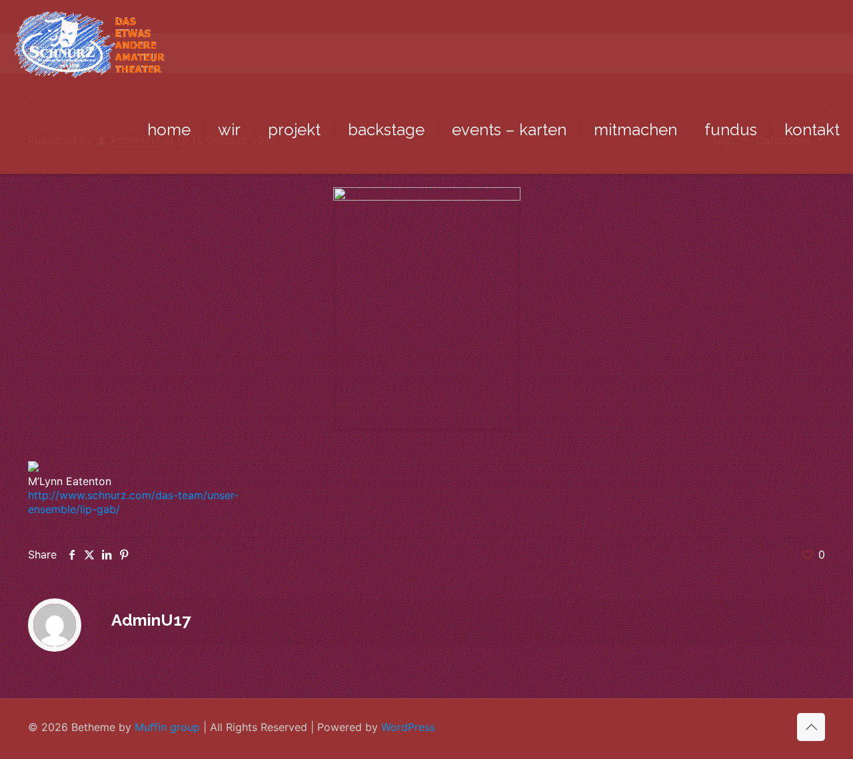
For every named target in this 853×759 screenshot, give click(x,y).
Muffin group (167, 727)
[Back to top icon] (811, 727)
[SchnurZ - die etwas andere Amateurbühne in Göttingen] (89, 43)
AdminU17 (151, 620)
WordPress (408, 727)
